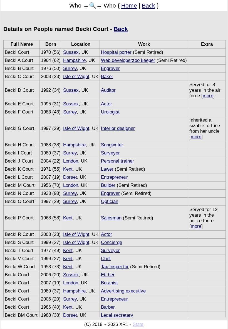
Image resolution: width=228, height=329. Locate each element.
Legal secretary (117, 315)
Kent (68, 169)
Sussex (71, 52)
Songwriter (112, 144)
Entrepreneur (114, 177)
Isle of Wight (76, 76)
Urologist (110, 112)
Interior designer (118, 128)
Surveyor (110, 153)
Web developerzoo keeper (128, 60)
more (208, 95)
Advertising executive (123, 291)
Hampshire (74, 60)
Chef (106, 258)
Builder (108, 185)
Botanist (109, 283)
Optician (109, 201)
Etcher (108, 274)
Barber (108, 307)
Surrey (70, 68)
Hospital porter (116, 52)
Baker (107, 76)
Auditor (108, 90)
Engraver (110, 68)
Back (148, 5)
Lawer (107, 169)
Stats (138, 324)
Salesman (111, 218)
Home (129, 5)
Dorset (70, 177)
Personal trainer (117, 161)
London (70, 161)
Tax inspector (115, 266)
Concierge (111, 242)
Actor (106, 104)
